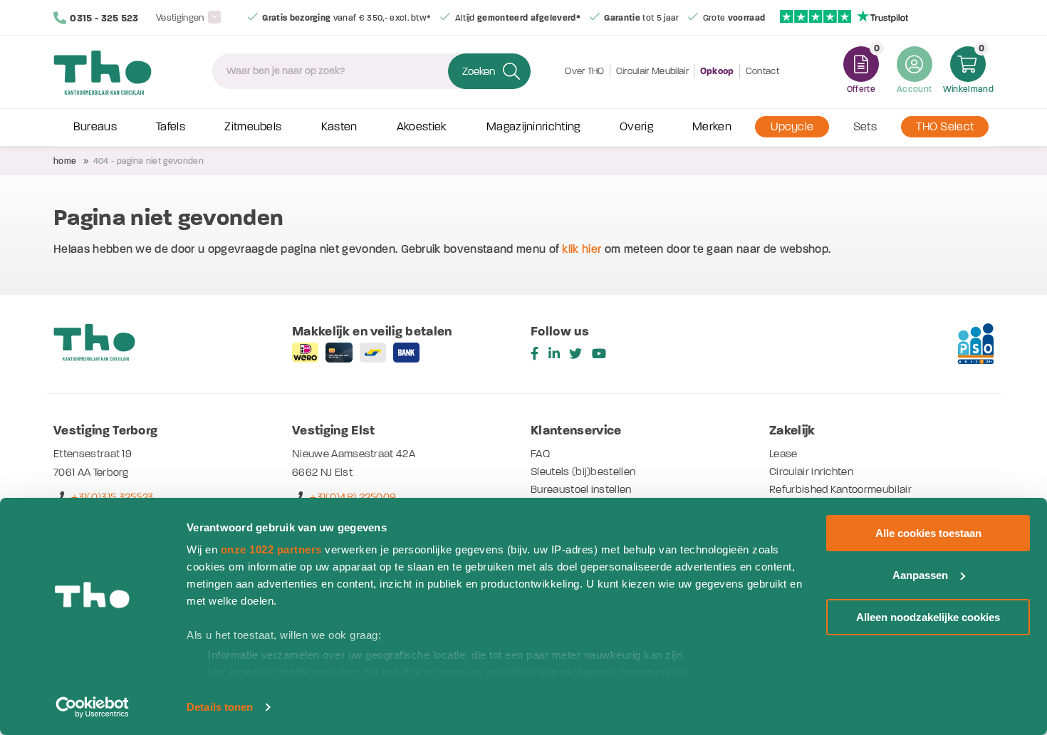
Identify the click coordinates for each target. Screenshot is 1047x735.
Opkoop (717, 71)
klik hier (581, 249)
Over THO (585, 71)
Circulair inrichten (811, 471)
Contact (762, 71)
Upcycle (792, 126)
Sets (865, 126)
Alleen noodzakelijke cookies (928, 617)
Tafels (170, 126)
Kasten (339, 126)
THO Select (945, 126)
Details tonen (220, 707)
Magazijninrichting (533, 126)
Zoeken (478, 71)
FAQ (540, 453)
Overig (636, 126)
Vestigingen (180, 17)
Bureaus (95, 126)
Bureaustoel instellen (581, 489)
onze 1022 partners (271, 549)
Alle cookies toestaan (928, 533)
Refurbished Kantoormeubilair (840, 489)
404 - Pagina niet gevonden (148, 161)
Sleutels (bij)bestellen (583, 471)
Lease (783, 453)
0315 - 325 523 (104, 18)
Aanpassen (920, 575)
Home (64, 161)
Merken (711, 126)
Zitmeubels (252, 126)
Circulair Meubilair (652, 71)
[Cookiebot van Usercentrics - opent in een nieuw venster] (92, 707)
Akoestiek (422, 126)
